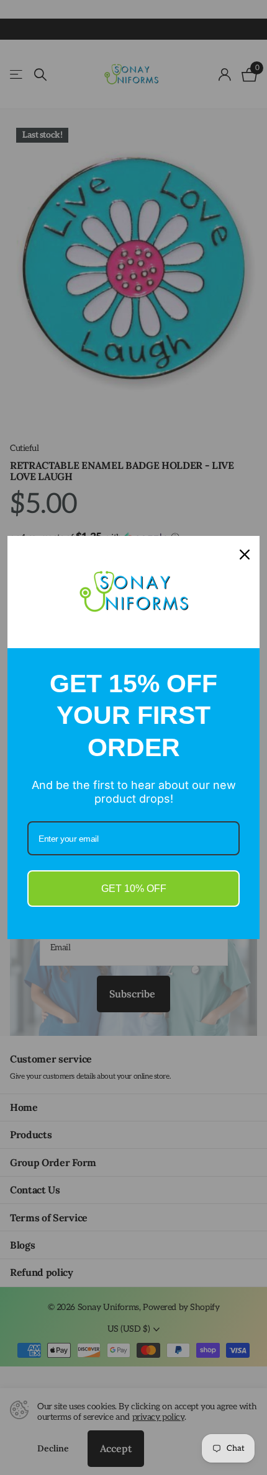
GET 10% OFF (133, 888)
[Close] (245, 554)
